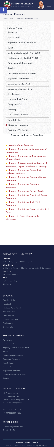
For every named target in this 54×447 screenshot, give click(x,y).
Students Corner (15, 18)
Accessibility (20, 446)
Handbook (7, 304)
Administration (9, 312)
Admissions (13, 32)
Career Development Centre (21, 89)
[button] (3, 10)
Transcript (12, 110)
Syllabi (11, 48)
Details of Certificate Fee (21, 146)
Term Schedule (14, 120)
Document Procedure (18, 125)
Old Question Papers (18, 115)
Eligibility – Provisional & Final (22, 43)
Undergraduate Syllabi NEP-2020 (24, 53)
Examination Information (20, 63)
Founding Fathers (10, 300)
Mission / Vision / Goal (12, 308)
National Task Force (17, 99)
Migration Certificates (18, 79)
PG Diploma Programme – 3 (14, 403)
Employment (8, 323)
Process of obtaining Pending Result (26, 191)
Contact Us (30, 446)
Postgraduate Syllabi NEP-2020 (23, 58)
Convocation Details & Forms (22, 74)
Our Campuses (9, 316)
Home (5, 18)
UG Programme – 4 (10, 393)
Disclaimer (7, 284)
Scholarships (14, 94)
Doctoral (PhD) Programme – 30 (16, 400)
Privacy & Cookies (23, 443)
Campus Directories (10, 319)
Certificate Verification (18, 130)
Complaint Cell (15, 105)
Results (11, 68)
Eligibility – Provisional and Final (16, 348)
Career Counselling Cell (19, 84)
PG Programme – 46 (11, 396)
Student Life (8, 327)
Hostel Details (14, 38)
